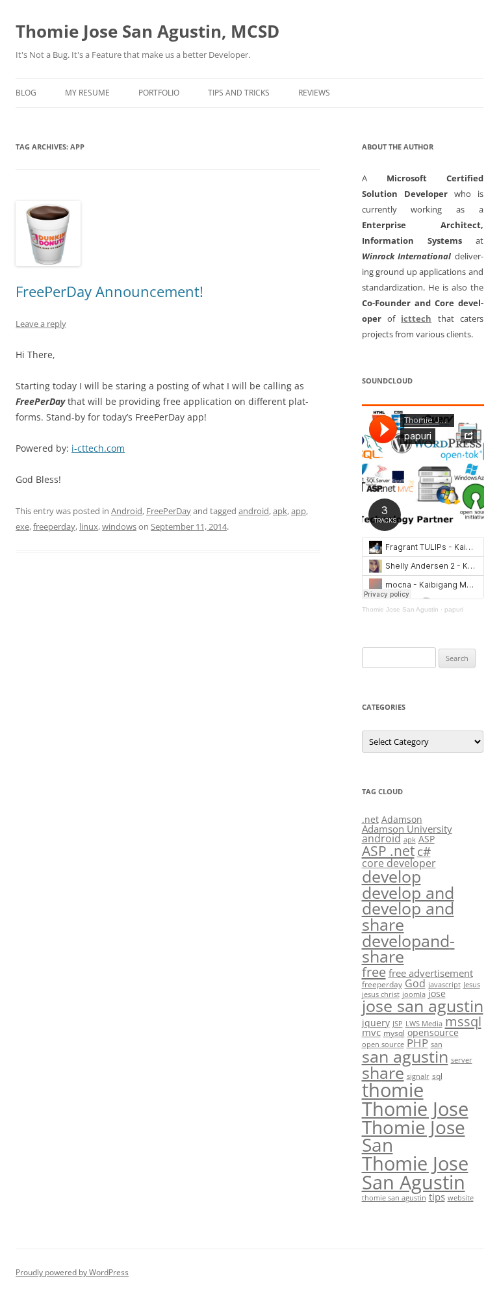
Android (126, 511)
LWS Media (423, 1023)
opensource (433, 1032)
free (374, 972)
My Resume (87, 92)
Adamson (401, 819)
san (436, 1044)
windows (119, 526)
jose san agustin (422, 1006)
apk (280, 511)
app (298, 511)
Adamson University (407, 828)
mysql (394, 1033)
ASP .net (388, 850)
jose (437, 993)
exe (22, 526)
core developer (399, 862)
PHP (417, 1042)
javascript (444, 984)
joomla (414, 994)
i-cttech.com (98, 448)
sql (437, 1076)
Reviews (314, 92)
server (461, 1060)
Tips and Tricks (239, 92)
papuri (453, 609)
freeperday (54, 526)
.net (370, 819)
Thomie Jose (415, 1108)
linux (88, 526)
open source (383, 1044)
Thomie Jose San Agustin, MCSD (147, 31)
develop (391, 876)
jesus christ (381, 994)
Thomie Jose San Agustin (400, 609)
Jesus (471, 984)
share (383, 1072)
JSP (397, 1023)
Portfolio (158, 92)
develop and (408, 892)
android (253, 511)
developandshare (408, 949)
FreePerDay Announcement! (109, 291)
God (415, 983)
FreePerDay (168, 511)
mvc (371, 1032)
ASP (426, 839)
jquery (376, 1023)
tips (437, 1196)
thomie (393, 1090)
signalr (418, 1076)
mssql (463, 1021)
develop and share (408, 916)
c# (424, 851)
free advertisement (431, 972)
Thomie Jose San (413, 1136)
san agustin (405, 1056)
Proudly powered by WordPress (72, 1272)
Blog (26, 92)
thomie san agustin (394, 1197)
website (461, 1197)
